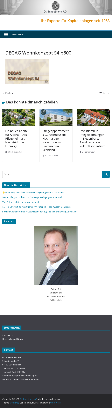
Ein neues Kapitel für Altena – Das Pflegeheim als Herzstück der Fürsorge (16, 138)
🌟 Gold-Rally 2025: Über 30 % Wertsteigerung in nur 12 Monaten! (33, 192)
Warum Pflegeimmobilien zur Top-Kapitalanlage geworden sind (32, 197)
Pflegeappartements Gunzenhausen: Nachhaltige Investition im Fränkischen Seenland (55, 140)
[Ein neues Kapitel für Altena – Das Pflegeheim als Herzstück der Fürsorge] (18, 111)
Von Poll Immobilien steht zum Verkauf (20, 202)
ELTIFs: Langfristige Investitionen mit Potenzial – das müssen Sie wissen (36, 206)
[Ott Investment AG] (56, 2)
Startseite (17, 34)
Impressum (7, 335)
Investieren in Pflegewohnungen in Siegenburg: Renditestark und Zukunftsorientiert (92, 138)
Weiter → (104, 93)
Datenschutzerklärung (12, 339)
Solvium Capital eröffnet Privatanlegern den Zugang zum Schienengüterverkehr (39, 211)
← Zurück (7, 93)
